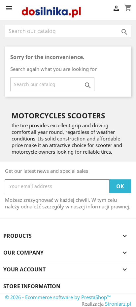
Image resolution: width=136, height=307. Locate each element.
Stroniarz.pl (118, 303)
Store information (31, 286)
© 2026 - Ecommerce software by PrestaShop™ (58, 297)
